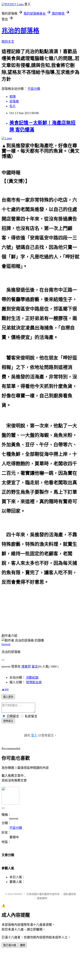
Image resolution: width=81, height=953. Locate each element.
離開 (22, 945)
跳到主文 (8, 41)
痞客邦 (26, 666)
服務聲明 (42, 898)
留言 (35, 666)
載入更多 (8, 696)
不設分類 (34, 88)
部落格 (14, 101)
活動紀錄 (32, 677)
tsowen (6, 644)
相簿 (12, 96)
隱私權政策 (69, 894)
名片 (12, 106)
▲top (5, 689)
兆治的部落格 (20, 30)
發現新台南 (34, 682)
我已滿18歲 (9, 945)
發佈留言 (8, 720)
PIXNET (18, 894)
